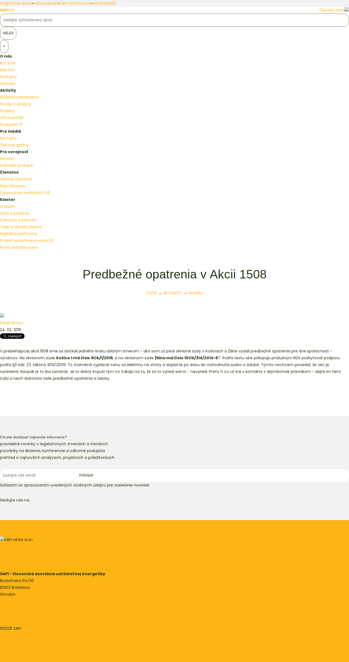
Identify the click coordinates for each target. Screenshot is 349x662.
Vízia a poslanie (14, 213)
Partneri (7, 83)
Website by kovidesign (21, 642)
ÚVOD (151, 293)
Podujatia (9, 124)
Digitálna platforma (18, 233)
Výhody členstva (16, 179)
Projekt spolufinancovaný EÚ (26, 240)
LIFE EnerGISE (104, 3)
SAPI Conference (75, 3)
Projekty (7, 111)
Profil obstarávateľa (19, 247)
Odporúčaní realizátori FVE (25, 192)
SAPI (4, 10)
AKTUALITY (172, 293)
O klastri (7, 206)
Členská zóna (332, 10)
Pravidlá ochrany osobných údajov (32, 635)
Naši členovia (12, 186)
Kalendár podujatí (17, 165)
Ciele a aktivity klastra (20, 227)
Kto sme (8, 63)
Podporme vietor (16, 3)
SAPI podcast (45, 3)
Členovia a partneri (18, 220)
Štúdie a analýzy (15, 104)
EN (12, 10)
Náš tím (7, 70)
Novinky (7, 158)
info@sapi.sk (11, 608)
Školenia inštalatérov (19, 97)
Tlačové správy (14, 145)
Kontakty (8, 76)
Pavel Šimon (11, 323)
